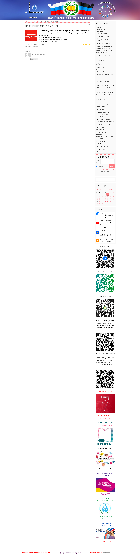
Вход (100, 546)
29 (105, 203)
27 (99, 203)
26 (97, 203)
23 (107, 201)
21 (102, 201)
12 (97, 199)
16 (107, 199)
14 (102, 199)
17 (110, 199)
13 (99, 199)
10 (110, 197)
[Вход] (31, 51)
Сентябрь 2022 (105, 189)
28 (102, 203)
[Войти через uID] (105, 173)
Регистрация (110, 169)
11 (113, 197)
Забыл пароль (101, 169)
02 (42, 21)
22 (105, 201)
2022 (32, 21)
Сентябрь (38, 21)
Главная (27, 21)
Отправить (34, 59)
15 (105, 199)
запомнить (100, 166)
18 (113, 199)
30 (107, 203)
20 (99, 201)
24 (110, 201)
